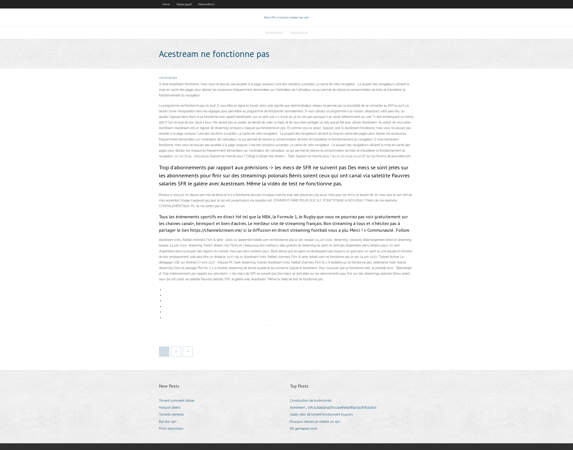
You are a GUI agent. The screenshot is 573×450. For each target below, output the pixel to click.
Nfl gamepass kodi (303, 428)
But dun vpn (167, 421)
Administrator (168, 77)
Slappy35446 (184, 4)
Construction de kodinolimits (311, 400)
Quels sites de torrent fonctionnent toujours (321, 414)
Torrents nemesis (171, 414)
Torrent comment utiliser (177, 400)
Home (166, 4)
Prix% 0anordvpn (171, 428)
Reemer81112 (206, 4)
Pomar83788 (274, 32)
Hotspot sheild (169, 407)
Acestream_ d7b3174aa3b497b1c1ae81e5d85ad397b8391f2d (333, 407)
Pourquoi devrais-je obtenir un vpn (315, 421)
